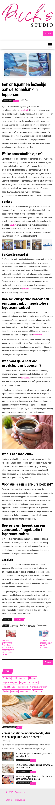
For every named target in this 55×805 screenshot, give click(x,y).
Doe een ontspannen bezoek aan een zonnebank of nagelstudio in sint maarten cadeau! (8, 647)
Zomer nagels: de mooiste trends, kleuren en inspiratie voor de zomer (26, 735)
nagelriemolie (25, 682)
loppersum (37, 335)
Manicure (14, 626)
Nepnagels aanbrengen (38, 687)
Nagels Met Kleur (9, 687)
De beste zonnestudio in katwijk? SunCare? (46, 644)
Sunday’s (13, 225)
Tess (27, 100)
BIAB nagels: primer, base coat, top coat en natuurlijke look (34, 754)
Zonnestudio (41, 625)
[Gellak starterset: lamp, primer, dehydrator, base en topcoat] (8, 768)
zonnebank (24, 110)
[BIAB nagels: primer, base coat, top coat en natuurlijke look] (8, 756)
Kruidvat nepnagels (20, 678)
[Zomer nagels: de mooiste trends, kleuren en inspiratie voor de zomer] (27, 709)
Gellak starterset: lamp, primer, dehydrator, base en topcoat (34, 766)
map (10, 800)
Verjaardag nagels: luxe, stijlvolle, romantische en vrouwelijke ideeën (34, 777)
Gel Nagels (7, 678)
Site (7, 800)
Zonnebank (19, 619)
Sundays (31, 626)
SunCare (25, 289)
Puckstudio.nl (20, 792)
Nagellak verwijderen (10, 682)
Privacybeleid (19, 800)
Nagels (35, 682)
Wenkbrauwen (25, 691)
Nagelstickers (23, 687)
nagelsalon (25, 377)
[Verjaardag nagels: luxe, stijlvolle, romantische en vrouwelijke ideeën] (8, 779)
